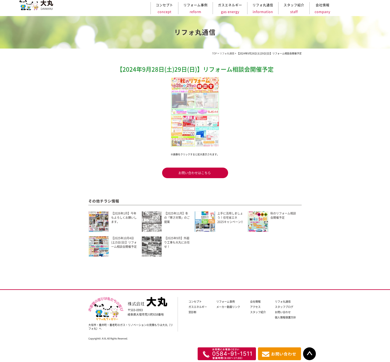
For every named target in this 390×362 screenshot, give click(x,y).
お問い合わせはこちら (194, 172)
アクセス (255, 307)
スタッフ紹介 (258, 312)
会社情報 (255, 301)
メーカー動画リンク (228, 307)
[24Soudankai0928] (195, 111)
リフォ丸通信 (283, 301)
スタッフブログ (284, 307)
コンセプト (195, 301)
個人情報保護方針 (285, 317)
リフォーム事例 (225, 301)
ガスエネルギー (197, 307)
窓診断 (192, 312)
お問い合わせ (283, 312)
